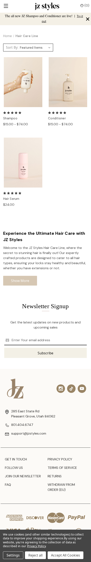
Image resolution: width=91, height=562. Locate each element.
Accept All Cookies (65, 555)
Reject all (35, 555)
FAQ (8, 484)
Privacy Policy (60, 459)
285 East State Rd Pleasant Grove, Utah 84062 (33, 413)
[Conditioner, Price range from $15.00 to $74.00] (68, 82)
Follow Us (14, 467)
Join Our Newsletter (23, 476)
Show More (20, 280)
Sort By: (12, 47)
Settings (13, 555)
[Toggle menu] (6, 6)
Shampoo (10, 118)
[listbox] (36, 47)
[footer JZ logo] (15, 388)
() (86, 5)
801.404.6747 (22, 425)
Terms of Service (62, 467)
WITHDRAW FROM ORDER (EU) (61, 487)
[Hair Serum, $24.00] (23, 163)
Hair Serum (11, 199)
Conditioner (57, 118)
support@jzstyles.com (28, 433)
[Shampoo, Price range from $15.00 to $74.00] (23, 82)
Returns (55, 476)
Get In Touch (16, 459)
